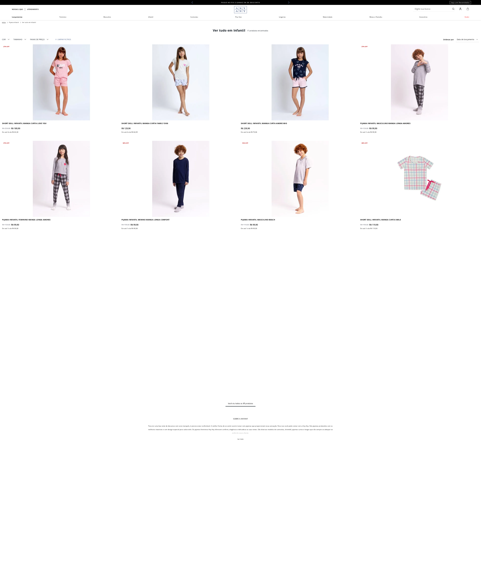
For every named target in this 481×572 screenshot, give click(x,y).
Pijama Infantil (14, 22)
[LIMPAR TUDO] (63, 39)
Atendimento (33, 9)
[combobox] (434, 9)
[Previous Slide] (193, 2)
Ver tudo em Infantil (29, 22)
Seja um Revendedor (460, 2)
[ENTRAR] (461, 8)
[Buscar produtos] (453, 9)
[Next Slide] (288, 2)
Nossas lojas (17, 9)
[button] (6, 39)
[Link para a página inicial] (4, 22)
